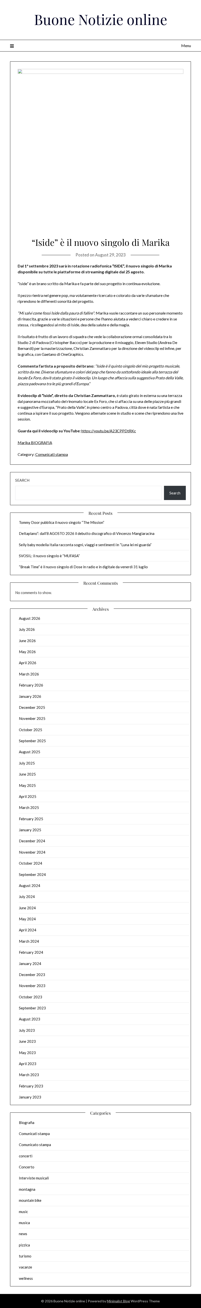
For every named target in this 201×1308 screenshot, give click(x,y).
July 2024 (27, 896)
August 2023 (29, 1019)
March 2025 (29, 807)
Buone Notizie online (100, 19)
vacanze (25, 1267)
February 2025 (31, 819)
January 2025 (30, 830)
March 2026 (29, 674)
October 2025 (30, 729)
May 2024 (27, 919)
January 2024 (30, 963)
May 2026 (27, 651)
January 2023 (30, 1097)
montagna (27, 1189)
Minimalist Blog (118, 1301)
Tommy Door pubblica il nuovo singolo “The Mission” (61, 522)
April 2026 (27, 663)
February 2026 (31, 685)
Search (22, 480)
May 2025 (27, 785)
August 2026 (29, 618)
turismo (25, 1256)
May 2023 (27, 1052)
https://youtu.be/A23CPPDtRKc (108, 430)
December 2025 (32, 707)
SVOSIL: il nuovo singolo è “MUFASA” (49, 556)
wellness (26, 1278)
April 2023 (27, 1063)
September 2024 (32, 874)
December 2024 (32, 841)
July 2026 (27, 629)
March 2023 (29, 1074)
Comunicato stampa (35, 1144)
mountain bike (30, 1200)
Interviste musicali (34, 1178)
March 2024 (29, 941)
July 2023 (27, 1030)
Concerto (26, 1167)
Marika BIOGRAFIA (35, 442)
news (23, 1233)
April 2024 (27, 930)
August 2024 (29, 885)
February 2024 (31, 952)
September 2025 (32, 741)
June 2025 (27, 774)
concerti (25, 1156)
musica (24, 1222)
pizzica (24, 1245)
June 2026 (27, 640)
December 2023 (32, 974)
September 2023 (32, 1008)
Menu (186, 45)
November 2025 (32, 718)
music (23, 1211)
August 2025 (29, 752)
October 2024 (30, 863)
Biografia (26, 1122)
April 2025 (27, 796)
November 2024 (32, 852)
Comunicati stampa (51, 454)
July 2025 (27, 763)
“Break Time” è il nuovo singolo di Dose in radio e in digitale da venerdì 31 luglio (83, 567)
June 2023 (27, 1041)
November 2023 (32, 985)
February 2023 (31, 1086)
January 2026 (30, 696)
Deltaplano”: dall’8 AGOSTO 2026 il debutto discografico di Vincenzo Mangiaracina (86, 533)
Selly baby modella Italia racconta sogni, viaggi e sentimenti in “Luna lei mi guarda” (85, 544)
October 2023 (30, 997)
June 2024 (27, 908)
